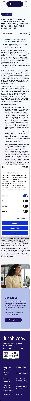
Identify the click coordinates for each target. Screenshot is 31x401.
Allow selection (14, 228)
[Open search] (25, 4)
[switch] (25, 201)
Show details (21, 218)
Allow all (14, 223)
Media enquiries (12, 320)
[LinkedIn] (4, 348)
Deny (14, 233)
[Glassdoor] (22, 348)
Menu (11, 4)
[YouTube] (10, 348)
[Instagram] (16, 348)
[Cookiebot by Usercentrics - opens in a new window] (21, 167)
